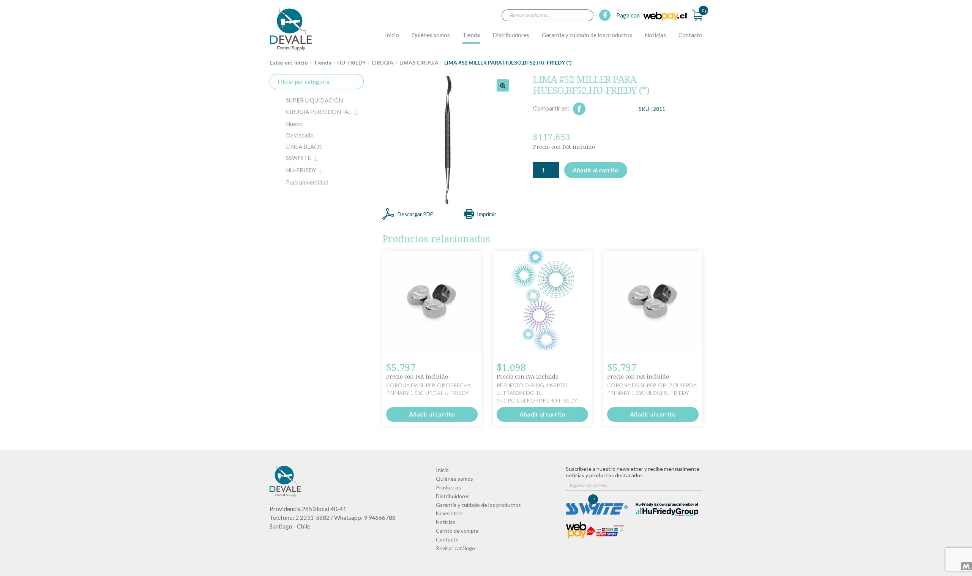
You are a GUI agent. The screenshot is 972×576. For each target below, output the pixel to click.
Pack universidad (307, 182)
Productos (448, 487)
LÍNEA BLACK (304, 146)
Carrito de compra (457, 530)
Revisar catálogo (455, 548)
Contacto (690, 35)
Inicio (392, 35)
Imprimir (486, 214)
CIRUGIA (382, 62)
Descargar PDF (415, 214)
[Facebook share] (579, 109)
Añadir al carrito (596, 170)
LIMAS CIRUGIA (419, 62)
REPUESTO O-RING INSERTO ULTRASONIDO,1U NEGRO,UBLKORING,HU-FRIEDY (537, 393)
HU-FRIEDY (351, 62)
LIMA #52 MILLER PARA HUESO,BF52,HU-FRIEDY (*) (291, 29)
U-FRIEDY (301, 170)
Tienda (471, 35)
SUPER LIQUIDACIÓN (314, 100)
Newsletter (449, 513)
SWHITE (298, 157)
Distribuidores (510, 35)
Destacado (300, 135)
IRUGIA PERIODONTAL (318, 111)
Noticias (655, 35)
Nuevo (294, 123)
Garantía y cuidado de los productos (587, 35)
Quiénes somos (431, 35)
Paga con (628, 15)
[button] (503, 85)
